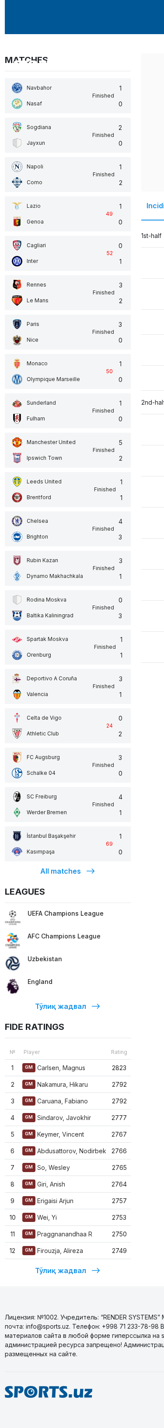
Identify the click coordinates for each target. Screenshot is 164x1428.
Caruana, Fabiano (56, 1101)
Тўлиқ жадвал (60, 1006)
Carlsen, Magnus (55, 1067)
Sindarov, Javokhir (58, 1117)
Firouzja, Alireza (54, 1250)
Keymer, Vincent (54, 1134)
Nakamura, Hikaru (56, 1084)
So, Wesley (47, 1167)
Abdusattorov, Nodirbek (65, 1151)
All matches (60, 871)
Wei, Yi (41, 1217)
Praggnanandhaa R (58, 1234)
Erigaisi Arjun (49, 1200)
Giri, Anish (45, 1184)
